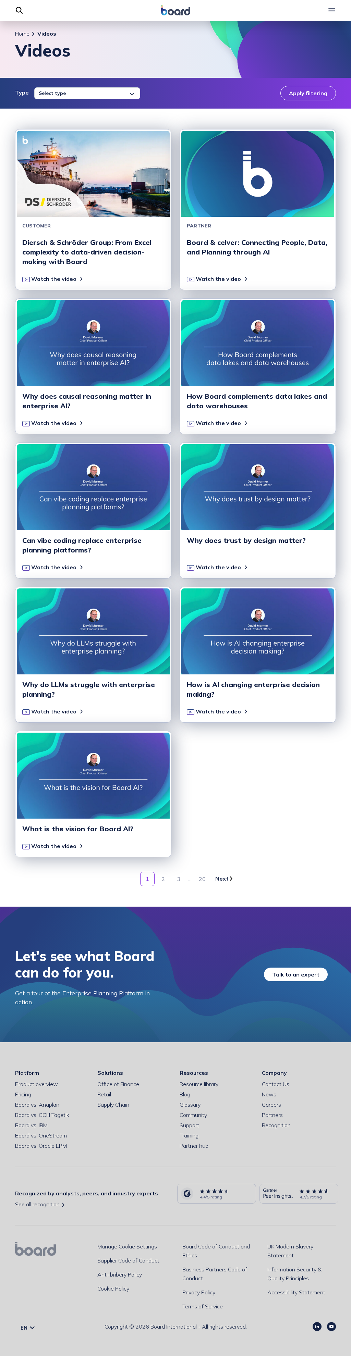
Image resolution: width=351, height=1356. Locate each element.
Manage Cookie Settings (127, 1246)
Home (22, 33)
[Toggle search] (19, 10)
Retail (104, 1094)
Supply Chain (113, 1104)
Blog (185, 1094)
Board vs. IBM (31, 1125)
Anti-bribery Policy (119, 1274)
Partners (272, 1114)
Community (193, 1114)
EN (25, 1327)
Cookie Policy (113, 1288)
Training (189, 1135)
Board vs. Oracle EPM (41, 1145)
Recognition (276, 1125)
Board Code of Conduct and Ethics (216, 1251)
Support (189, 1125)
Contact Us (275, 1084)
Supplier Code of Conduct (128, 1260)
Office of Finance (118, 1084)
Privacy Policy (198, 1292)
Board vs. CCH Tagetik (42, 1114)
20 (202, 878)
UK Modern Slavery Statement (290, 1251)
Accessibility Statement (296, 1292)
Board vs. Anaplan (37, 1104)
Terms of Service (202, 1306)
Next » (224, 878)
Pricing (23, 1094)
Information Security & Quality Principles (294, 1274)
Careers (271, 1104)
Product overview (36, 1084)
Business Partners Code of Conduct (214, 1274)
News (269, 1094)
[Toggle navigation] (332, 10)
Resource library (199, 1084)
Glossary (190, 1104)
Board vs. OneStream (41, 1135)
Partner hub (194, 1145)
